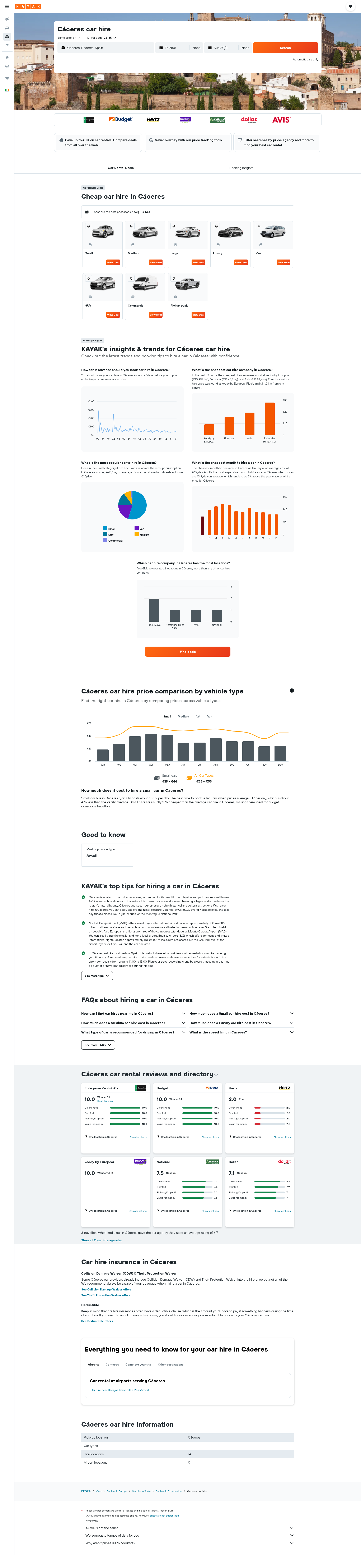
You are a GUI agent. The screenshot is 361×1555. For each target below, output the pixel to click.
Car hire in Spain (141, 1491)
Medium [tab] (183, 716)
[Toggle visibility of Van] (139, 528)
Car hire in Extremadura (169, 1491)
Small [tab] (167, 716)
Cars (99, 1491)
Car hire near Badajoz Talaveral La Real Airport (120, 1390)
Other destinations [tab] (170, 1364)
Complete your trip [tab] (138, 1364)
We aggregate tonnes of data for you (112, 1535)
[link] (187, 652)
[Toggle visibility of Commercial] (113, 540)
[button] (7, 6)
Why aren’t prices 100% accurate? (110, 1543)
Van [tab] (209, 716)
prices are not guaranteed (164, 1515)
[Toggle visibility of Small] (109, 528)
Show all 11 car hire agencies (101, 1240)
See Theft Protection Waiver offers (105, 1295)
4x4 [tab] (198, 716)
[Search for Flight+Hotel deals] (7, 45)
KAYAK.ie (86, 1491)
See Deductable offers (97, 1321)
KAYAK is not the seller (101, 1528)
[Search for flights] (7, 19)
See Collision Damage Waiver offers (106, 1289)
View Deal (113, 262)
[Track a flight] (7, 66)
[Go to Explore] (7, 57)
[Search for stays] (7, 28)
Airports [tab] (93, 1364)
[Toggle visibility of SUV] (108, 534)
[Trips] (7, 78)
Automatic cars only (305, 59)
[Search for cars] (7, 37)
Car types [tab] (112, 1364)
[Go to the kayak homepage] (28, 6)
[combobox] (69, 38)
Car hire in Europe (117, 1491)
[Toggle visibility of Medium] (142, 534)
